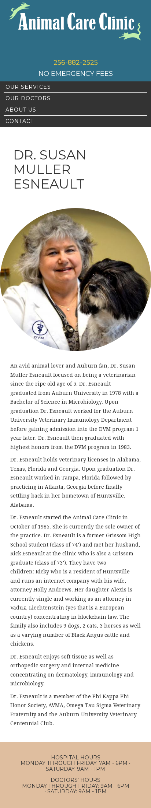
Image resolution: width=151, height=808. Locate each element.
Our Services (28, 87)
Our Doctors (28, 98)
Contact (19, 121)
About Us (20, 109)
